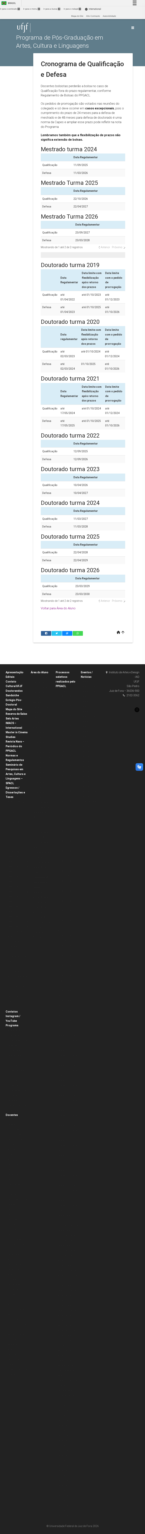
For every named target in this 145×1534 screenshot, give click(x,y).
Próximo (117, 247)
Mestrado (37, 702)
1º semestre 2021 (41, 732)
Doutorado (38, 697)
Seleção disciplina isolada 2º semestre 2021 (67, 1116)
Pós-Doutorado (65, 986)
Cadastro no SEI (40, 872)
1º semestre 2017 (41, 767)
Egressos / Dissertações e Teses (15, 792)
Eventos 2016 (89, 727)
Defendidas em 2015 (18, 907)
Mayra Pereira (14, 1265)
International (93, 9)
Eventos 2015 (89, 732)
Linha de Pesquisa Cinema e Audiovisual (17, 947)
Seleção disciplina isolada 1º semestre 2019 (67, 1191)
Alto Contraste (93, 16)
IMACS (61, 931)
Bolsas (61, 1261)
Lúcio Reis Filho (15, 1225)
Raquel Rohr (13, 1280)
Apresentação (14, 672)
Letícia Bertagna (16, 1220)
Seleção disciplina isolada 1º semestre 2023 (67, 1101)
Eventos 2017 (89, 722)
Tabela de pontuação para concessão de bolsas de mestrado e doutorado (42, 902)
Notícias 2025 (89, 756)
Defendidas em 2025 (18, 857)
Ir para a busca (51, 9)
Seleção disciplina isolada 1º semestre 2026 (67, 1041)
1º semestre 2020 (41, 737)
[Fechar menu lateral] (132, 27)
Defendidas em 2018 (18, 892)
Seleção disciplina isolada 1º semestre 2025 (67, 1056)
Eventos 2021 (89, 702)
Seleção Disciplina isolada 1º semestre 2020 (67, 1161)
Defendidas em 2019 (18, 887)
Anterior (105, 247)
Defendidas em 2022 (18, 872)
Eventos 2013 (89, 742)
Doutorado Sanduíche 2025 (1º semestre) (67, 1450)
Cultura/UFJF (14, 686)
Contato (11, 681)
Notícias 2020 (89, 782)
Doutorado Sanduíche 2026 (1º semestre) (67, 1436)
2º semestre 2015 (41, 782)
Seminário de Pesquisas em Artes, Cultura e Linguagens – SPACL (15, 774)
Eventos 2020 (89, 707)
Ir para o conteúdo (9, 9)
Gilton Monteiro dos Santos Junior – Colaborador (17, 1190)
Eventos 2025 (89, 687)
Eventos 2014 (89, 737)
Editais (10, 676)
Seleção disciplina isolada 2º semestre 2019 (67, 1176)
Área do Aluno (39, 672)
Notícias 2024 (89, 762)
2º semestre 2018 (41, 752)
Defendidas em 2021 (18, 877)
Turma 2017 (13, 827)
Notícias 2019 (89, 786)
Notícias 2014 (89, 796)
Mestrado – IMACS (42, 707)
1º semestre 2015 (41, 787)
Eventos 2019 (89, 712)
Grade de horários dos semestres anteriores (41, 722)
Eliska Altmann (15, 1160)
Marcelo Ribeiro (15, 1285)
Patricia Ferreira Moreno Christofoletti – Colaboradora (18, 1325)
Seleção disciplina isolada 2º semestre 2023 (67, 1086)
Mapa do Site (77, 16)
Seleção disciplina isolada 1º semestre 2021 (67, 1131)
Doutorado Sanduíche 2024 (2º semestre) (67, 1466)
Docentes (12, 1114)
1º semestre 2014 (41, 797)
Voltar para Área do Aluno (58, 608)
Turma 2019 (13, 817)
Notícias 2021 (89, 776)
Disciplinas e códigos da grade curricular (41, 922)
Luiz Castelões (15, 1240)
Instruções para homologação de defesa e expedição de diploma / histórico (42, 812)
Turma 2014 (13, 842)
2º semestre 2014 (41, 792)
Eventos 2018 (89, 717)
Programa (12, 1025)
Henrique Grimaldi (17, 1210)
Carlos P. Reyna (15, 1130)
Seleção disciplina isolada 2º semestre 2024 (67, 1071)
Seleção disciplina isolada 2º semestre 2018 (67, 1206)
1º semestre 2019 (41, 747)
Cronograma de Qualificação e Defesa (40, 882)
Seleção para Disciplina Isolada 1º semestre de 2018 (68, 1221)
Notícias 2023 (89, 766)
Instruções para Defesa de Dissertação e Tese (42, 847)
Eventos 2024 (89, 692)
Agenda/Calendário (92, 802)
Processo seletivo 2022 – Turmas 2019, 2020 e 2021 (68, 1340)
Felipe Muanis (14, 1175)
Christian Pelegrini (17, 1135)
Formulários (39, 827)
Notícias (87, 747)
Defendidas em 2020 (18, 882)
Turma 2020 (13, 812)
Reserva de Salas (16, 713)
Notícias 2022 (89, 772)
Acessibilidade (109, 16)
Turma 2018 (13, 822)
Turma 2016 (13, 832)
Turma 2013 (13, 847)
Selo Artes (12, 718)
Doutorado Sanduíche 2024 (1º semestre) (67, 1480)
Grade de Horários (42, 712)
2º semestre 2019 (41, 742)
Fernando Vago (15, 1180)
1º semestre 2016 (41, 777)
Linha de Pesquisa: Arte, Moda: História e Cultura (17, 962)
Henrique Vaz (14, 1215)
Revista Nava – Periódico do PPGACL (15, 746)
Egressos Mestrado (17, 802)
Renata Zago (14, 1345)
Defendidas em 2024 (18, 862)
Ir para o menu (31, 9)
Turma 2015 (13, 837)
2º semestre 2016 (41, 772)
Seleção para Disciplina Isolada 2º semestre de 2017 (68, 1236)
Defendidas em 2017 (18, 897)
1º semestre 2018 (41, 757)
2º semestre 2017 (41, 762)
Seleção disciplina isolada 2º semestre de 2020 (67, 1146)
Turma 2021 (13, 807)
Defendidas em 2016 (18, 902)
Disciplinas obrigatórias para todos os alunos (16, 1070)
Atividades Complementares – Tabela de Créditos (42, 862)
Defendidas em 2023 (18, 867)
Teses (10, 912)
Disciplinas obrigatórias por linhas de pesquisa (17, 1085)
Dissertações (14, 852)
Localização (13, 1110)
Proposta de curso (16, 1035)
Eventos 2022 (89, 697)
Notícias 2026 (89, 752)
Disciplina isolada (66, 1031)
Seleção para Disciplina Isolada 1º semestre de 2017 (68, 1251)
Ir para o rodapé (72, 9)
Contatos (12, 1011)
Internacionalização (17, 1105)
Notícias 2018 (89, 792)
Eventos (86, 682)
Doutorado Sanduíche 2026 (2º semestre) (67, 1420)
